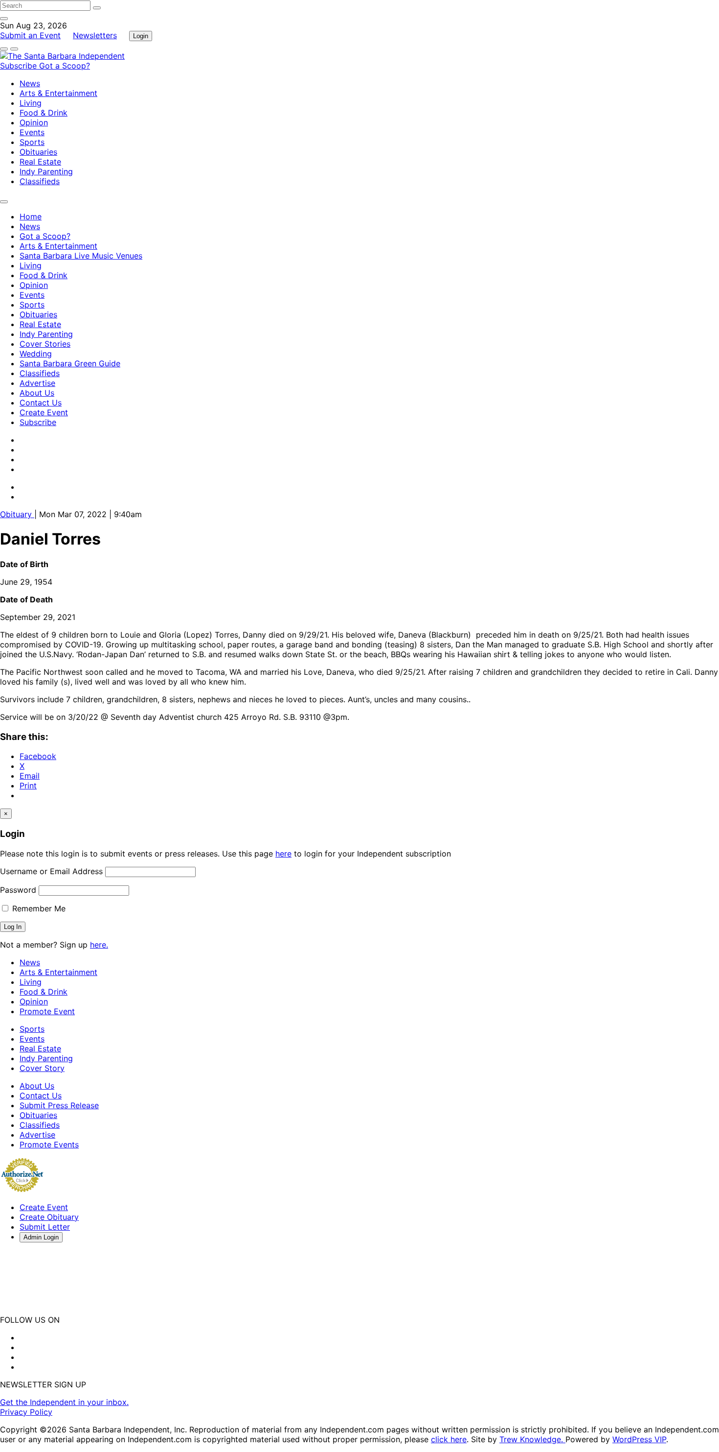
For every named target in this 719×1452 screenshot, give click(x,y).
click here (449, 1439)
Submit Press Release (59, 1105)
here (283, 853)
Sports (32, 142)
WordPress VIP (639, 1439)
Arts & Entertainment (58, 93)
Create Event (44, 412)
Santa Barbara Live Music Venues (81, 256)
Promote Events (49, 1144)
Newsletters (95, 35)
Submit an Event (30, 35)
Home (31, 216)
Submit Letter (45, 1227)
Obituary (17, 514)
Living (31, 103)
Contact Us (41, 402)
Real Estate (40, 162)
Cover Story (42, 1068)
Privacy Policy (26, 1412)
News (30, 83)
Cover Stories (45, 344)
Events (32, 132)
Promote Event (47, 1011)
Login (140, 36)
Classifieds (40, 181)
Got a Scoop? (64, 66)
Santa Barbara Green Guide (70, 363)
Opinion (34, 122)
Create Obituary (49, 1217)
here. (99, 945)
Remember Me (38, 908)
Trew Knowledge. (532, 1439)
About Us (37, 393)
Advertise (37, 383)
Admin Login (41, 1237)
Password (18, 890)
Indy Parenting (46, 171)
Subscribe (19, 66)
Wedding (36, 353)
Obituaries (38, 152)
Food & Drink (43, 113)
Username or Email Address (51, 871)
